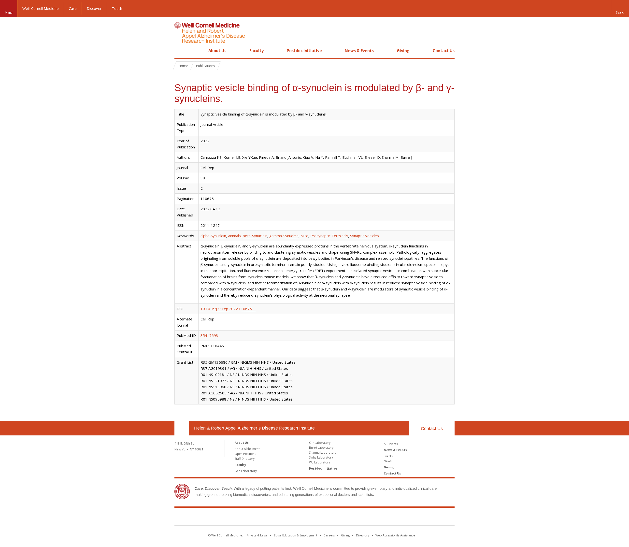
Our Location (181, 428)
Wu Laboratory (319, 462)
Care (73, 8)
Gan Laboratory (246, 471)
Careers (329, 535)
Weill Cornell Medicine (40, 8)
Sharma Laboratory (322, 452)
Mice (304, 235)
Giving (403, 50)
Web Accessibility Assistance (395, 535)
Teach (117, 8)
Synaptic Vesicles (364, 235)
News (387, 461)
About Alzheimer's (247, 449)
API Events (391, 444)
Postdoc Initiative (304, 50)
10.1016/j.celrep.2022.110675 (226, 308)
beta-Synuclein (255, 235)
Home (180, 51)
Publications (205, 65)
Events (388, 456)
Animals (234, 235)
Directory (362, 535)
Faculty (256, 50)
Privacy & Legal (257, 535)
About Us (217, 50)
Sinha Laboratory (321, 457)
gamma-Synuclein (284, 235)
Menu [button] (9, 13)
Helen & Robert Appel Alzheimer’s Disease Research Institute (254, 428)
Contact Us (444, 50)
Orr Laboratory (319, 443)
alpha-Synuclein (213, 235)
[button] (620, 8)
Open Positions (245, 454)
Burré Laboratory (321, 448)
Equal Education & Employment (295, 535)
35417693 (209, 335)
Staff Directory (245, 459)
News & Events (359, 50)
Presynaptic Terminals (329, 235)
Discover (94, 8)
